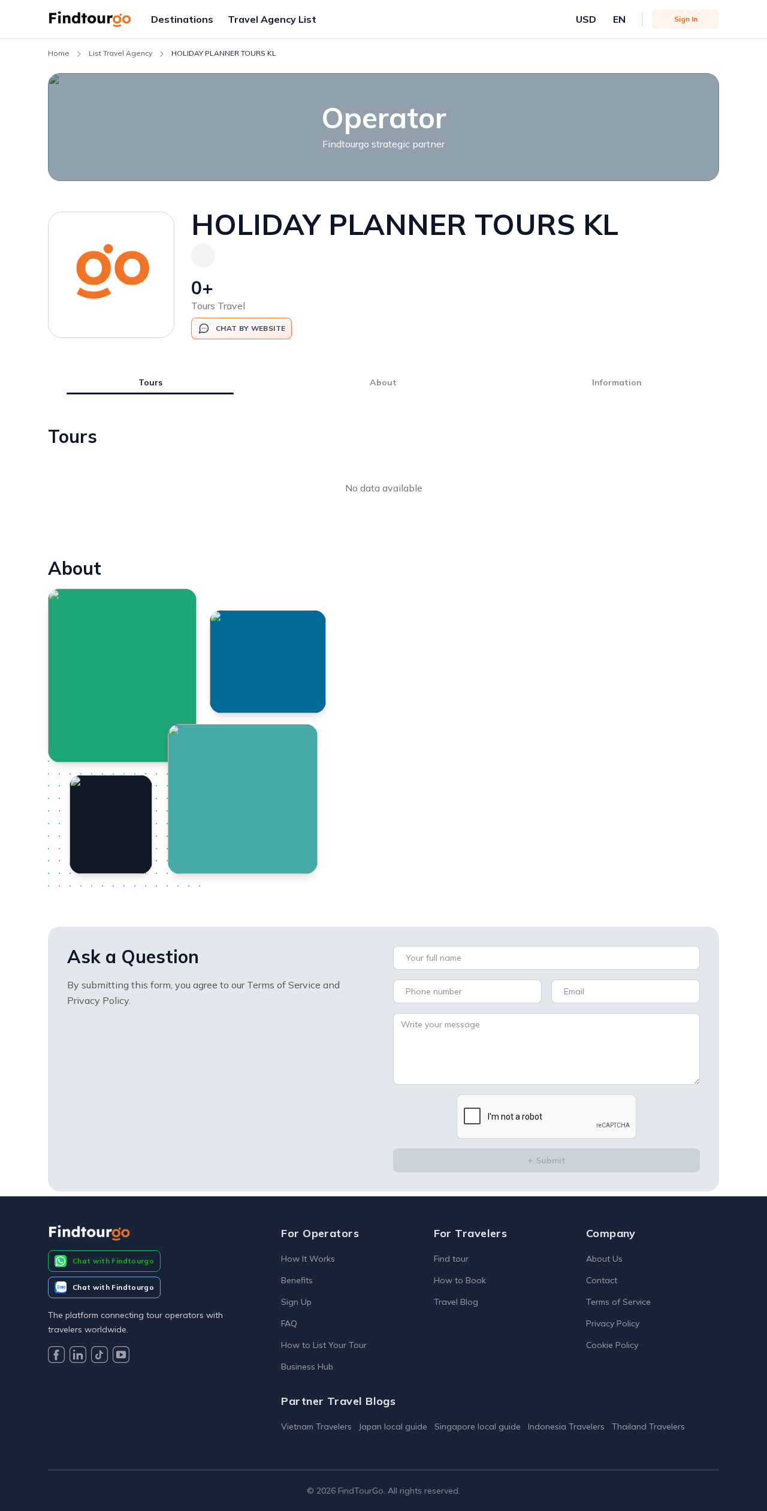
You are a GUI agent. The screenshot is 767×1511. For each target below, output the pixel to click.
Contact (601, 1280)
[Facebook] (56, 1356)
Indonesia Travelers (566, 1426)
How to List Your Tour (324, 1345)
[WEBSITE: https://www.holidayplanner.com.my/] (203, 255)
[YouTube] (121, 1356)
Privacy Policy (612, 1323)
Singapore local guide (477, 1426)
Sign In (685, 18)
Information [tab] (617, 382)
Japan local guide (393, 1426)
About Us (604, 1258)
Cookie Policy (612, 1345)
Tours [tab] (150, 382)
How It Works (308, 1258)
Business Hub (307, 1366)
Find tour (451, 1258)
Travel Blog (456, 1301)
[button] (182, 19)
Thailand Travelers (648, 1426)
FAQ (289, 1323)
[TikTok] (99, 1356)
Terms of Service (618, 1301)
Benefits (297, 1280)
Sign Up (296, 1301)
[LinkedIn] (78, 1356)
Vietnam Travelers (316, 1426)
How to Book (460, 1280)
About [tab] (383, 382)
